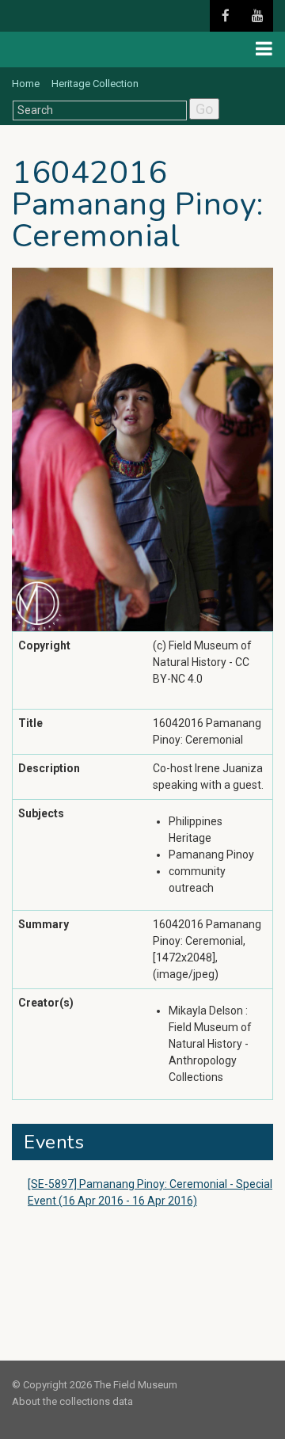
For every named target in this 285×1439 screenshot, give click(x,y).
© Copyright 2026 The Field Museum (94, 1385)
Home (26, 83)
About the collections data (72, 1401)
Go (204, 109)
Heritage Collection (95, 83)
